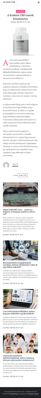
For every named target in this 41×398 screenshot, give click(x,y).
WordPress (14, 394)
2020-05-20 (22, 22)
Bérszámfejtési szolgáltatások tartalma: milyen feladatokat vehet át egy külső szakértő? (20, 265)
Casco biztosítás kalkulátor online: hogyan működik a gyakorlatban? (19, 312)
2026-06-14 (16, 376)
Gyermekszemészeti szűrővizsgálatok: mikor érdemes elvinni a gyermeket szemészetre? (19, 358)
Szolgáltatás (20, 11)
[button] (39, 2)
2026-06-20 (16, 328)
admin (14, 22)
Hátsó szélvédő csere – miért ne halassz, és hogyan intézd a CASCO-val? (19, 212)
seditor (6, 283)
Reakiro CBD (23, 175)
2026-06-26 (16, 283)
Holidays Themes (33, 394)
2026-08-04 (15, 235)
